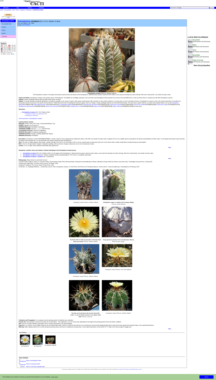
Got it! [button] (206, 377)
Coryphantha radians (65, 104)
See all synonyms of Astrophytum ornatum (30, 118)
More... (169, 147)
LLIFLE (1, 9)
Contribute (41, 7)
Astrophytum (29, 9)
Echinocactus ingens (162, 104)
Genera (3, 30)
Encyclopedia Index (6, 24)
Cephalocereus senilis (76, 106)
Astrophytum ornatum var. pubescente (34, 113)
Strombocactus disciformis (90, 104)
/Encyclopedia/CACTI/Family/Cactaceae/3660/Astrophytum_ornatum (129, 369)
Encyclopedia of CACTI (8, 20)
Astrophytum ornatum (38, 9)
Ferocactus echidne (139, 104)
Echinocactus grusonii (116, 104)
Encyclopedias (7, 9)
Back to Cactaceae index (33, 364)
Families (4, 27)
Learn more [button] (54, 377)
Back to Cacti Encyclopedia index (35, 366)
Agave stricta (97, 106)
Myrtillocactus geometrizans (26, 106)
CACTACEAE (26, 25)
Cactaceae (22, 9)
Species (4, 33)
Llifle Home (6, 7)
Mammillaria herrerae (40, 104)
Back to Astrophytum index (33, 360)
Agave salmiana (117, 106)
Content (29, 7)
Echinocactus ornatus (30, 115)
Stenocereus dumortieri (52, 106)
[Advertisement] (202, 23)
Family (17, 9)
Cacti (17, 7)
